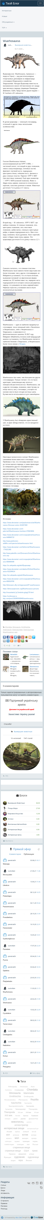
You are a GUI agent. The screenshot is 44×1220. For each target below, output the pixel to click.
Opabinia (6, 971)
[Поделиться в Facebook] (8, 637)
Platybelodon (7, 981)
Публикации (29, 854)
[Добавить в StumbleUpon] (19, 640)
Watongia (6, 864)
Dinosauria (16, 627)
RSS (6, 776)
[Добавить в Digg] (4, 640)
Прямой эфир (22, 849)
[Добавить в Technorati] (22, 640)
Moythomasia (7, 992)
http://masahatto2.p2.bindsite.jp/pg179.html (18, 592)
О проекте (5, 1201)
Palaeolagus (7, 896)
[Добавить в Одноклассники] (11, 640)
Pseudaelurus (8, 917)
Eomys (5, 1056)
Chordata (8, 627)
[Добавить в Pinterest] (22, 637)
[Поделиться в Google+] (11, 637)
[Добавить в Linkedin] (8, 640)
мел (15, 632)
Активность (5, 1193)
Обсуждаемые (7, 22)
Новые (4, 16)
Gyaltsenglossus (9, 939)
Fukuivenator (7, 928)
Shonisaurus (7, 1003)
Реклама (4, 1206)
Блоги (3, 1188)
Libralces (6, 885)
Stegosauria (7, 629)
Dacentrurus (34, 666)
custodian (11, 45)
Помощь (4, 1209)
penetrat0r (12, 860)
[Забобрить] (26, 640)
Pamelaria (6, 949)
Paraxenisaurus (8, 907)
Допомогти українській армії (21, 709)
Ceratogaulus (7, 1035)
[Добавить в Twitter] (15, 637)
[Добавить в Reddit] (15, 640)
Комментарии (15, 854)
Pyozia (5, 960)
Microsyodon (7, 875)
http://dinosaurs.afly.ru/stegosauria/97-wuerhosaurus (21, 585)
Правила (4, 1203)
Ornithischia (25, 627)
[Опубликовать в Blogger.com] (30, 637)
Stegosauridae (17, 629)
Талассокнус (7, 1024)
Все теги (9, 1167)
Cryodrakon (7, 1013)
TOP (3, 28)
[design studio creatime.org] (36, 1217)
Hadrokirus (7, 1045)
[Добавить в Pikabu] (26, 637)
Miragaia (22, 344)
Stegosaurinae (28, 629)
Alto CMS (18, 1217)
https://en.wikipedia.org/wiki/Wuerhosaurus (18, 575)
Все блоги (9, 841)
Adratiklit (13, 654)
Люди (3, 1190)
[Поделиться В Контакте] (4, 637)
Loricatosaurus (35, 654)
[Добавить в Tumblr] (19, 637)
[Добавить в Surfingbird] (33, 637)
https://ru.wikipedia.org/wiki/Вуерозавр (16, 565)
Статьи (3, 1185)
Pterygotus (7, 1067)
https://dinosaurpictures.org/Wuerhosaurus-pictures (21, 589)
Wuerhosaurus (8, 632)
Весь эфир (36, 1073)
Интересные (6, 10)
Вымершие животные (23, 45)
